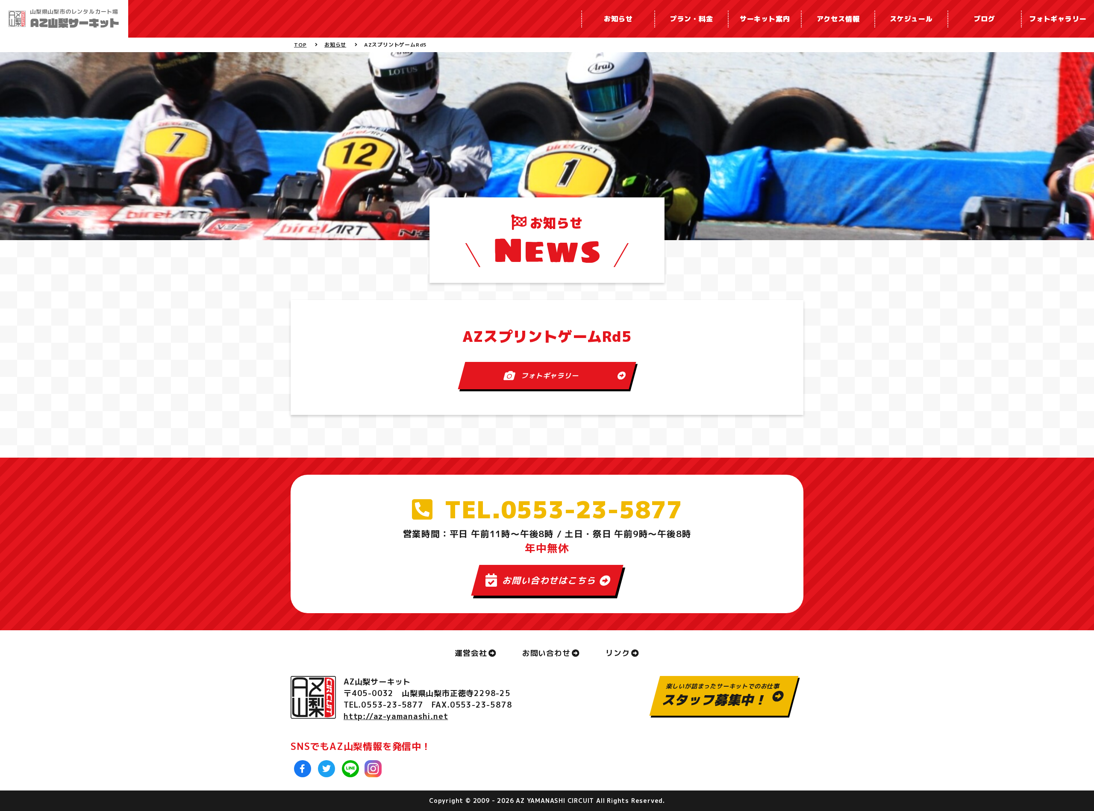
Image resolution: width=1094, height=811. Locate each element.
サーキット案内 (765, 19)
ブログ (984, 19)
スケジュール (911, 19)
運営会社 (471, 653)
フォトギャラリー (1057, 19)
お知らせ (618, 19)
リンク (617, 653)
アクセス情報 (838, 19)
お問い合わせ (546, 653)
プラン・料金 (691, 19)
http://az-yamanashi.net (396, 716)
